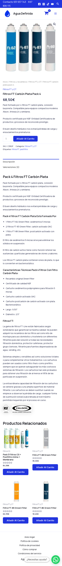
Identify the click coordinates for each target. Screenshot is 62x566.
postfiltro (24, 149)
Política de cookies (30, 541)
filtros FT (15, 149)
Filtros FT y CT (35, 81)
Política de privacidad (29, 545)
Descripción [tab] (9, 161)
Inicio (5, 81)
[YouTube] (52, 4)
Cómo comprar (29, 549)
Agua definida (23, 13)
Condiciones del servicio (29, 553)
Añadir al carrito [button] (16, 472)
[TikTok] (48, 4)
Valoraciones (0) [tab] (11, 167)
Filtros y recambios (18, 81)
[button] (54, 24)
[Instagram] (43, 4)
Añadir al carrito (25, 138)
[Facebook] (39, 4)
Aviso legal (30, 537)
